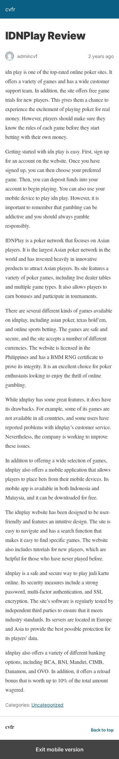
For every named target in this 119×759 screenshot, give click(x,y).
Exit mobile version (60, 749)
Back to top (102, 730)
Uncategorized (47, 705)
